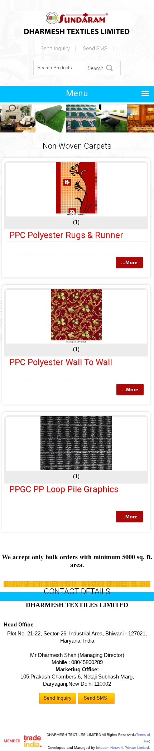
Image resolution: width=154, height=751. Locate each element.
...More (129, 262)
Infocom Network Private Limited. (123, 748)
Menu (77, 93)
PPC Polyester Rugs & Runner (66, 235)
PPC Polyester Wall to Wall (60, 362)
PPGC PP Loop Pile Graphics (63, 489)
